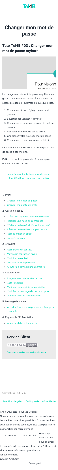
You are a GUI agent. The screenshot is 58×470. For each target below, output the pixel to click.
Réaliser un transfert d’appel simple (27, 229)
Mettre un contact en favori (22, 254)
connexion (30, 178)
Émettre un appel (16, 238)
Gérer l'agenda (15, 282)
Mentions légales (13, 401)
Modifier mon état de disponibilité (26, 287)
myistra (11, 174)
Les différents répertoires (21, 262)
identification (16, 178)
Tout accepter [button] (9, 435)
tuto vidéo (43, 178)
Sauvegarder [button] (36, 463)
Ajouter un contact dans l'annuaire (26, 267)
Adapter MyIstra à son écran (22, 323)
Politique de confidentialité (41, 401)
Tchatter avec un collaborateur (24, 295)
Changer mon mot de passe (22, 200)
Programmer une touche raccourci (25, 278)
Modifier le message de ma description (28, 291)
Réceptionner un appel (19, 233)
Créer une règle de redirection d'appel (28, 216)
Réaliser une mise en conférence (25, 221)
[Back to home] (29, 6)
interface (29, 174)
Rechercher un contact (19, 249)
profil (20, 174)
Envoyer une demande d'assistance (26, 352)
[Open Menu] (3, 6)
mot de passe (42, 174)
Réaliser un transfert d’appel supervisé (28, 225)
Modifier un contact (17, 258)
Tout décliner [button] (29, 435)
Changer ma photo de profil (22, 205)
